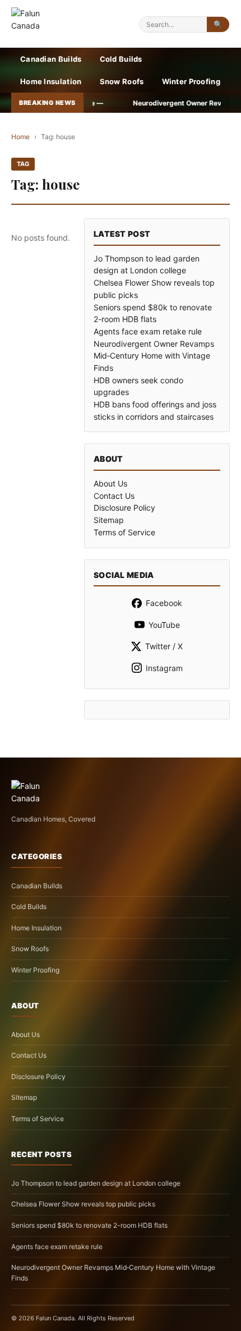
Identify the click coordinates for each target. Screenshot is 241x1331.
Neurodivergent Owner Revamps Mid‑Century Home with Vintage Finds (154, 356)
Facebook (164, 603)
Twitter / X (164, 646)
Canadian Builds (51, 58)
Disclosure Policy (124, 507)
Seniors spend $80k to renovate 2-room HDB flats (89, 1225)
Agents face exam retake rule (148, 331)
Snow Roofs (122, 81)
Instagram (164, 668)
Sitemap (109, 520)
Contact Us (114, 496)
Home (20, 136)
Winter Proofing (191, 81)
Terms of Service (124, 532)
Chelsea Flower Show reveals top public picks (83, 1204)
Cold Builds (121, 58)
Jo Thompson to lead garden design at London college (95, 1183)
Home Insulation (51, 81)
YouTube (164, 625)
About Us (110, 483)
